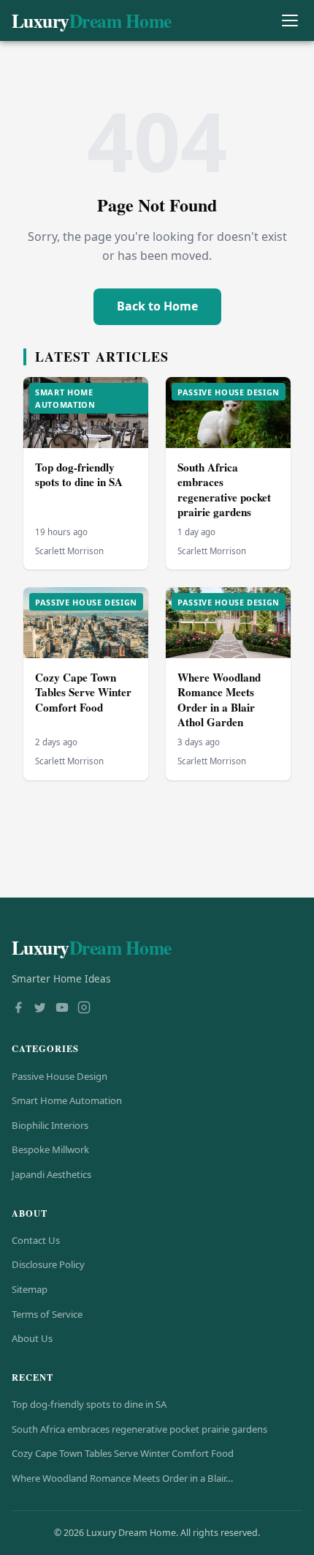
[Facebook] (18, 1009)
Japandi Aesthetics (51, 1174)
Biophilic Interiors (50, 1125)
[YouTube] (62, 1009)
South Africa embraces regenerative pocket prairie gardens (224, 490)
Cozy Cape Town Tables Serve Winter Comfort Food (83, 692)
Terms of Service (47, 1314)
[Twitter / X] (40, 1009)
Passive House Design (59, 1076)
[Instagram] (84, 1009)
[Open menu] (289, 20)
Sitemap (29, 1289)
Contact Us (36, 1240)
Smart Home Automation (67, 1100)
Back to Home (157, 306)
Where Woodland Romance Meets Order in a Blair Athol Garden (219, 700)
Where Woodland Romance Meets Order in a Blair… (122, 1478)
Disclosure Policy (48, 1264)
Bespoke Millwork (50, 1149)
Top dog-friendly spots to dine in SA (79, 475)
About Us (32, 1338)
